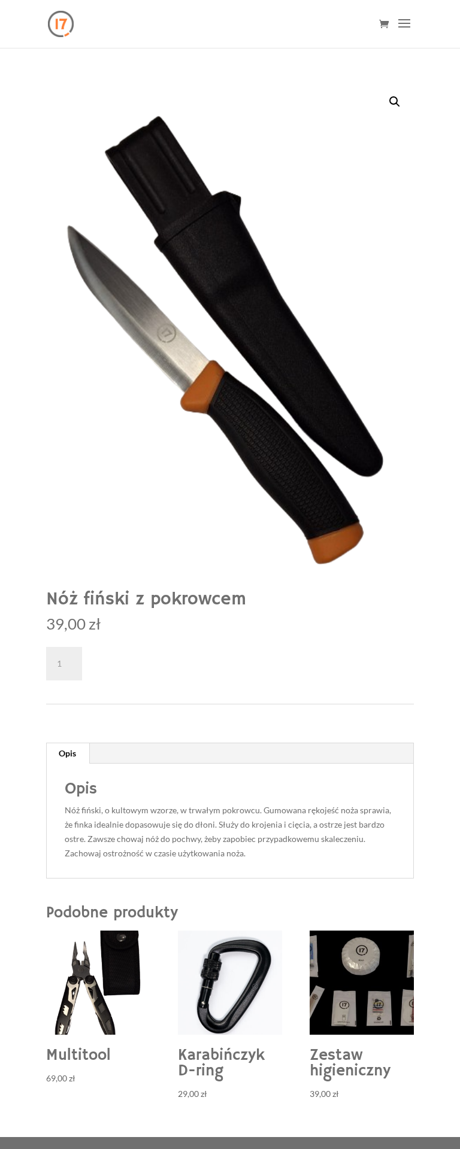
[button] (394, 102)
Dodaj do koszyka (152, 662)
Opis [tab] (67, 753)
